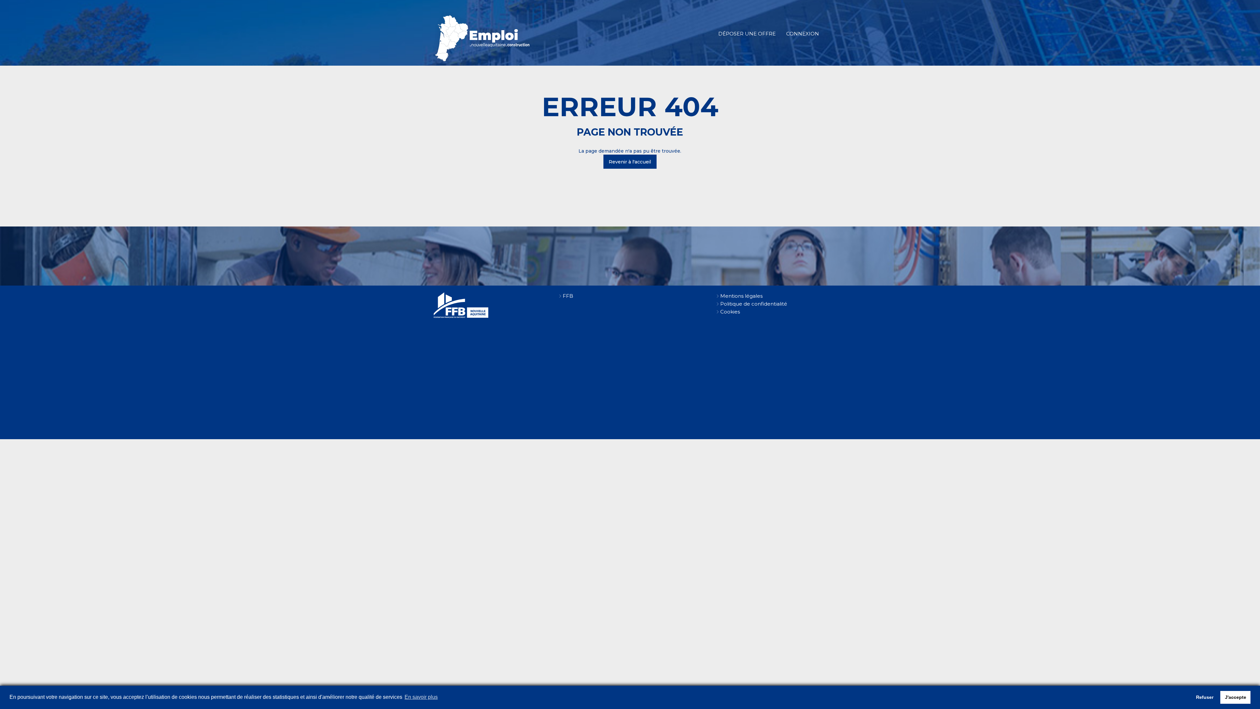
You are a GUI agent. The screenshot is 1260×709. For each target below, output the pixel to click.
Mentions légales (741, 296)
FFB (568, 296)
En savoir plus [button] (421, 697)
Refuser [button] (1204, 697)
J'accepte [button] (1235, 697)
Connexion (802, 34)
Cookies (730, 312)
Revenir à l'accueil (630, 162)
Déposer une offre (747, 34)
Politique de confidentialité (753, 304)
